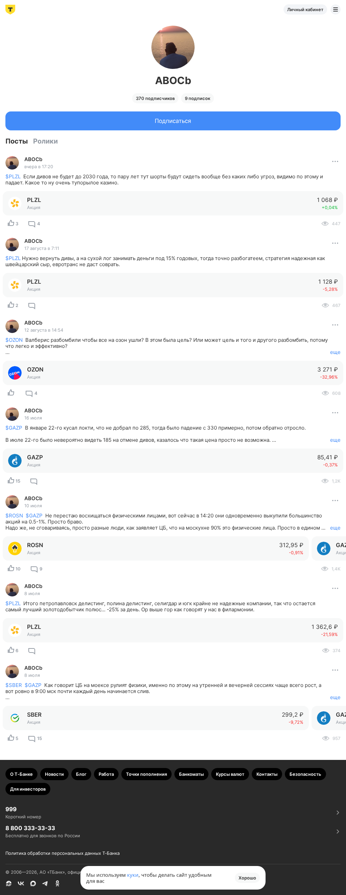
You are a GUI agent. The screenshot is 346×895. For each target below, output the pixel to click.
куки (133, 875)
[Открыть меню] (335, 9)
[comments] (31, 305)
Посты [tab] (16, 141)
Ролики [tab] (45, 141)
